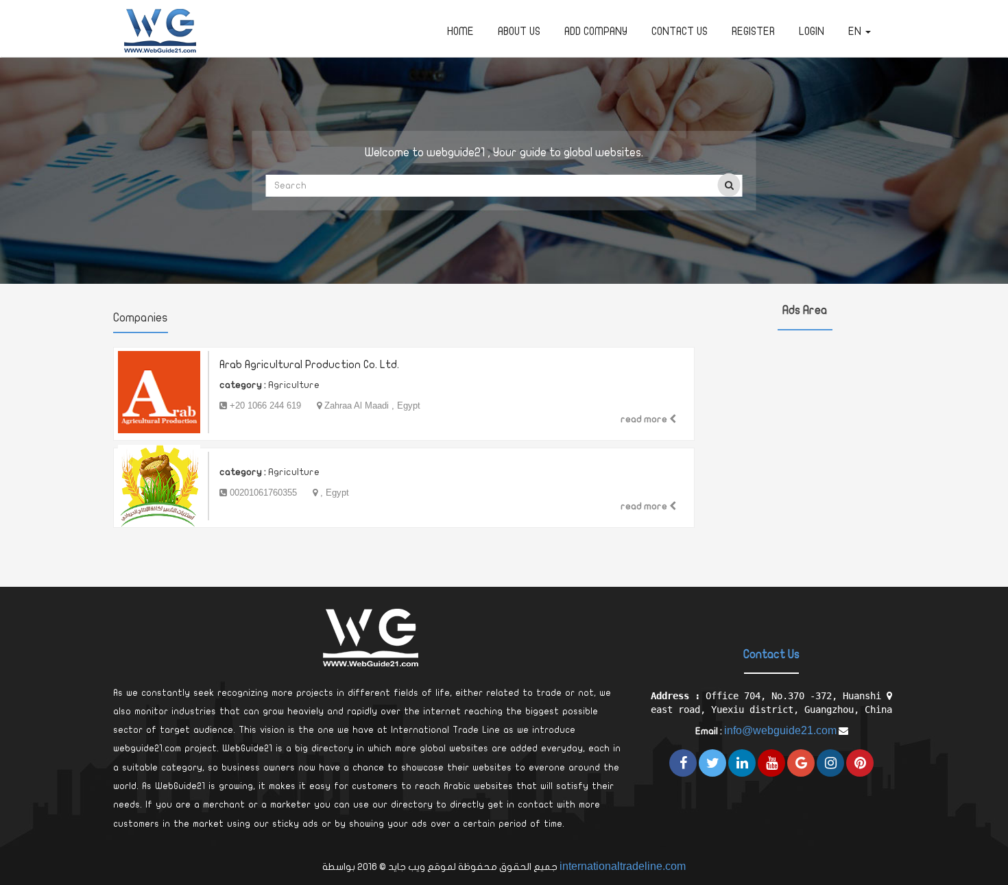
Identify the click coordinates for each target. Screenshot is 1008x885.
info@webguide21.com (780, 730)
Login (811, 31)
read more (645, 419)
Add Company (595, 31)
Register (753, 31)
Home (460, 31)
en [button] (856, 31)
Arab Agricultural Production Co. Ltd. (309, 364)
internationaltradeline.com (623, 866)
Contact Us (679, 31)
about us (519, 31)
